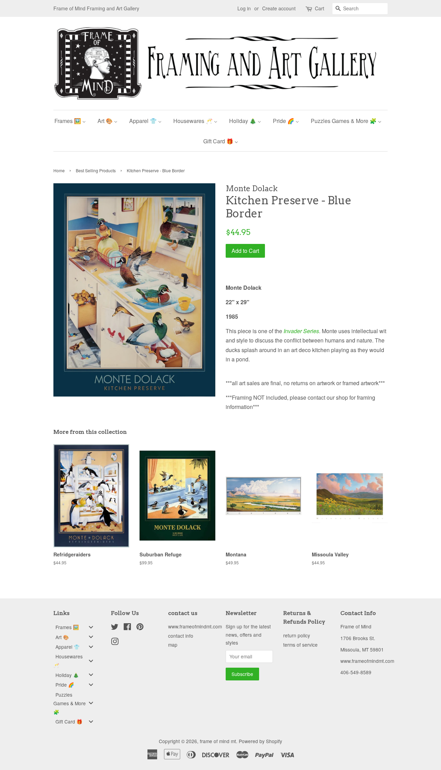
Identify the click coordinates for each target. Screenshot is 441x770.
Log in (244, 8)
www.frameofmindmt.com (195, 626)
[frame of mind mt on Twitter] (115, 627)
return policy (296, 635)
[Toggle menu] (90, 626)
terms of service (300, 644)
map (172, 644)
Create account (279, 8)
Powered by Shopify (260, 741)
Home (59, 170)
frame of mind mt (218, 741)
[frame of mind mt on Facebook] (127, 627)
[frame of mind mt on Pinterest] (140, 627)
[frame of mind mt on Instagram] (115, 642)
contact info (180, 635)
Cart (319, 8)
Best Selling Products (96, 170)
